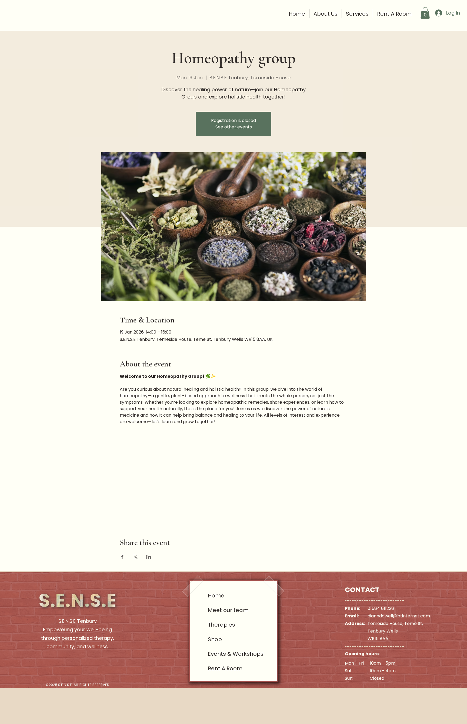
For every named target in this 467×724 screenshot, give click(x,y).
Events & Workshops (227, 654)
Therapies (221, 624)
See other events (233, 127)
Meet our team (227, 610)
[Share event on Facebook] (122, 557)
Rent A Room (225, 668)
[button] (425, 13)
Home (216, 595)
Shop (215, 639)
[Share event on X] (135, 557)
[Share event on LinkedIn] (148, 557)
